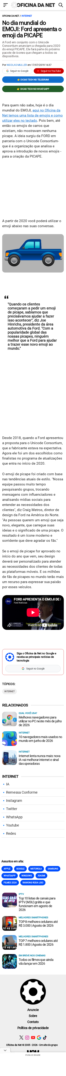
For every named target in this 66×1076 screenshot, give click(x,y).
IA (7, 784)
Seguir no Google (19, 70)
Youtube (12, 825)
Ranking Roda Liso (33, 882)
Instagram (14, 800)
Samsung (53, 868)
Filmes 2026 (10, 882)
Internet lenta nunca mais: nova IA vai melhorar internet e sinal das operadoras (39, 759)
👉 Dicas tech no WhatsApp (33, 89)
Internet (26, 15)
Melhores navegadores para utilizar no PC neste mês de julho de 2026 (40, 721)
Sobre (33, 1016)
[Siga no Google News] (39, 1037)
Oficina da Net (10, 15)
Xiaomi (41, 875)
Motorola (36, 868)
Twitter (11, 809)
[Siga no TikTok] (45, 1037)
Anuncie (33, 1010)
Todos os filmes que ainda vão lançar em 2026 (36, 961)
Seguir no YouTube (51, 70)
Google (20, 868)
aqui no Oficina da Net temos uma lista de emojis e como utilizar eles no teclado (32, 115)
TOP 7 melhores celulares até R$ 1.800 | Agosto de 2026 (38, 942)
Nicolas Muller (17, 64)
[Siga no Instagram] (27, 1037)
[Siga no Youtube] (33, 1037)
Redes (11, 833)
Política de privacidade (33, 1028)
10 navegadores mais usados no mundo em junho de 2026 (40, 739)
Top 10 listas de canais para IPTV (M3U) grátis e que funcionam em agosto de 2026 (37, 904)
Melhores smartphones (33, 917)
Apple (7, 868)
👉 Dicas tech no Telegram (33, 79)
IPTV (21, 894)
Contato (33, 1022)
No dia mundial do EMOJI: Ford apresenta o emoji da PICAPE (31, 29)
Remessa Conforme (22, 792)
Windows (26, 875)
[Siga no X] (21, 1037)
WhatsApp (14, 817)
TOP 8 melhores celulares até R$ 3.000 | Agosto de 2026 (38, 923)
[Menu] (5, 5)
